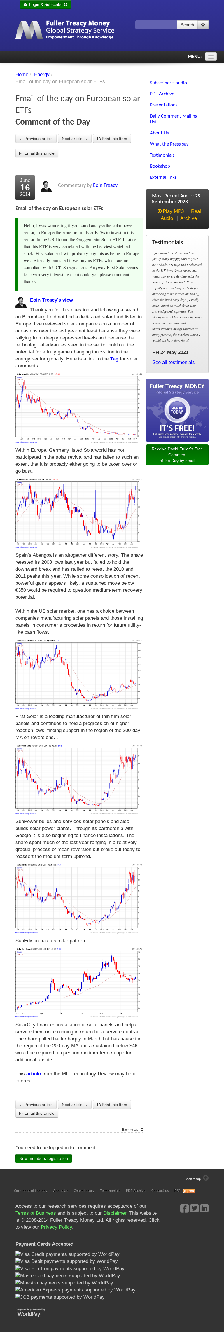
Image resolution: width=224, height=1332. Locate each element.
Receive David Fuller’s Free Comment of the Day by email (177, 455)
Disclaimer (114, 1213)
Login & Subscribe (45, 4)
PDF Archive (136, 1191)
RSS (177, 1191)
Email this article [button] (39, 153)
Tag (114, 359)
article (33, 1074)
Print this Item (114, 138)
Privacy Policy (56, 1227)
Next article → (75, 138)
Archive (188, 218)
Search (187, 24)
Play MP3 (173, 211)
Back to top (130, 1129)
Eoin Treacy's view (51, 300)
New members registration (43, 1158)
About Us (60, 1191)
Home (21, 74)
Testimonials (110, 1191)
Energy (42, 74)
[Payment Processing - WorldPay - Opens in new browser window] (35, 1312)
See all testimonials (173, 362)
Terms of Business (35, 1213)
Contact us (160, 1191)
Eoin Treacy (105, 185)
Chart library (84, 1191)
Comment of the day (30, 1191)
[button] (203, 24)
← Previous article (36, 138)
